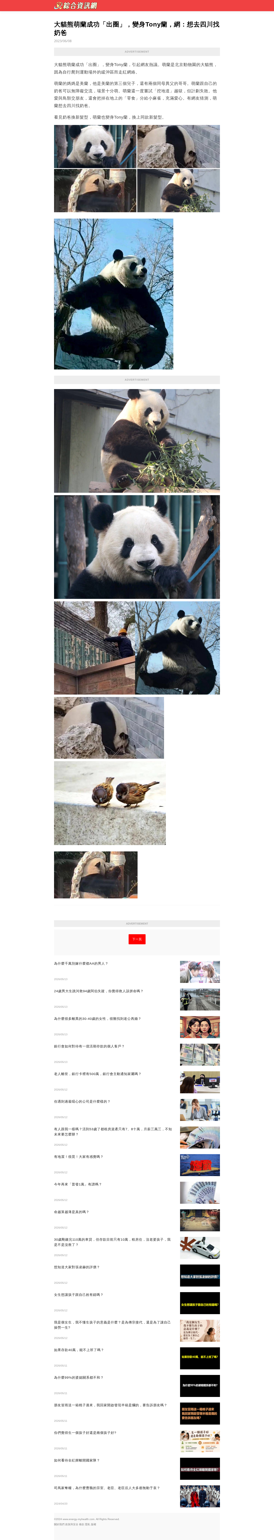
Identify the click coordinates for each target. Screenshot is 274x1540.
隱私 (87, 1524)
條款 (81, 1524)
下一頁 (137, 939)
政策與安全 (71, 1524)
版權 (93, 1524)
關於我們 (59, 1524)
